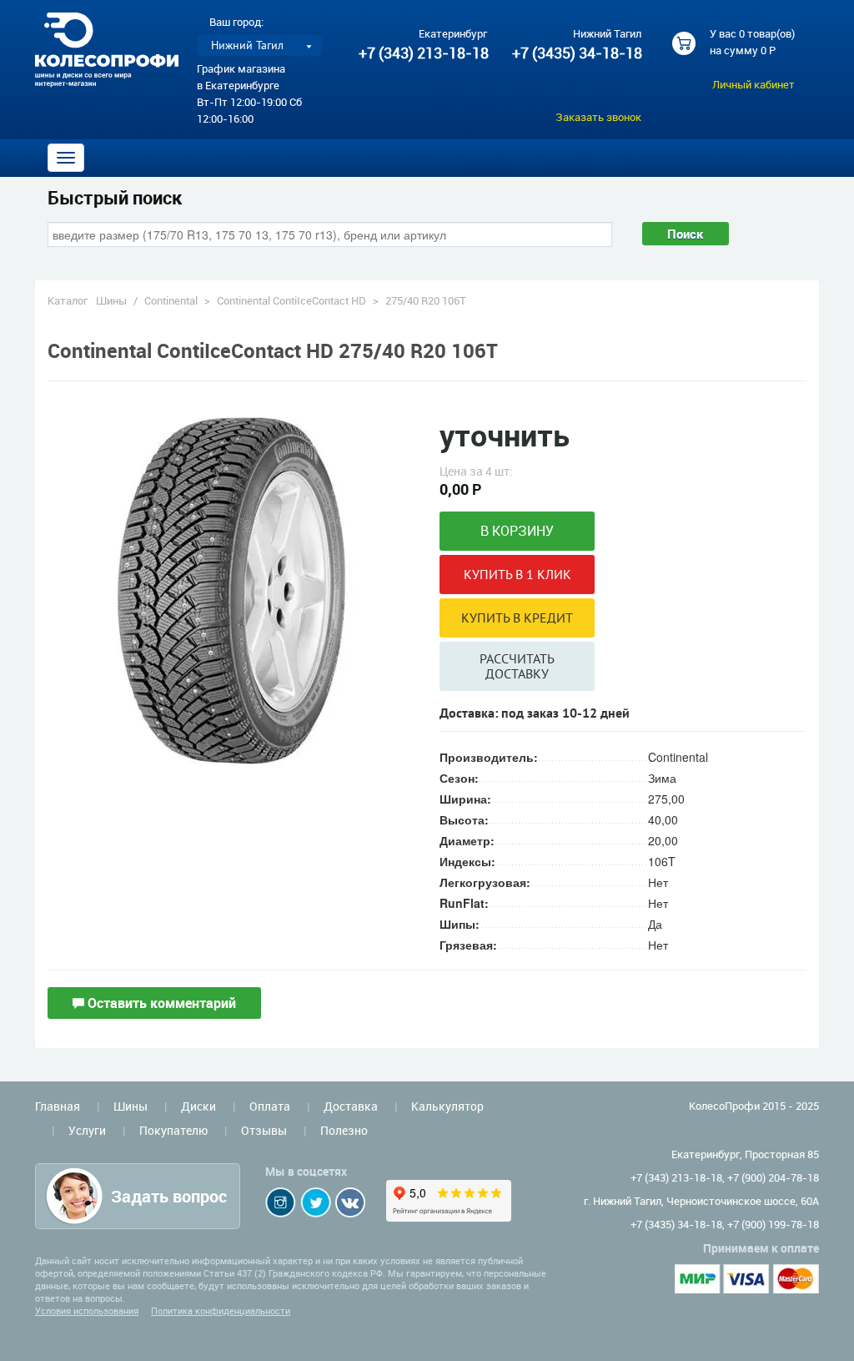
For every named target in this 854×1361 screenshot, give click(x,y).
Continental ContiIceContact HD (291, 300)
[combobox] (329, 234)
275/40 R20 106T (425, 300)
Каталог (68, 300)
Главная (57, 1106)
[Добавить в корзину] (517, 531)
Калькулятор (447, 1106)
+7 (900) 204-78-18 (773, 1177)
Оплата (269, 1106)
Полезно (344, 1130)
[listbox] (259, 45)
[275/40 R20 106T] (231, 588)
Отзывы (264, 1130)
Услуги (87, 1130)
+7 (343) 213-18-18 (424, 53)
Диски (198, 1106)
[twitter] (315, 1202)
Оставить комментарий (160, 1003)
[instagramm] (280, 1202)
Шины (111, 300)
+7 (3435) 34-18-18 (576, 53)
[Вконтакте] (350, 1202)
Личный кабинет (753, 84)
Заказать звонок (598, 116)
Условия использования (86, 1310)
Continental (171, 300)
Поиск (685, 233)
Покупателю (173, 1130)
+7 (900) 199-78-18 (773, 1224)
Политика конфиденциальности (220, 1310)
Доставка (351, 1106)
